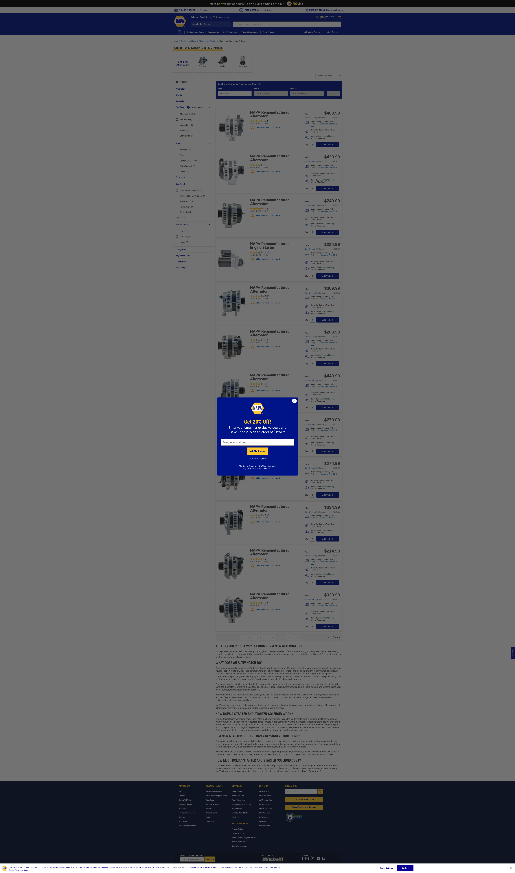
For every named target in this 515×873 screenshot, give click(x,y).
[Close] (511, 868)
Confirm (405, 868)
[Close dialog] (294, 401)
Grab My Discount (257, 451)
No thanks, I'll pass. (258, 458)
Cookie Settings (386, 868)
